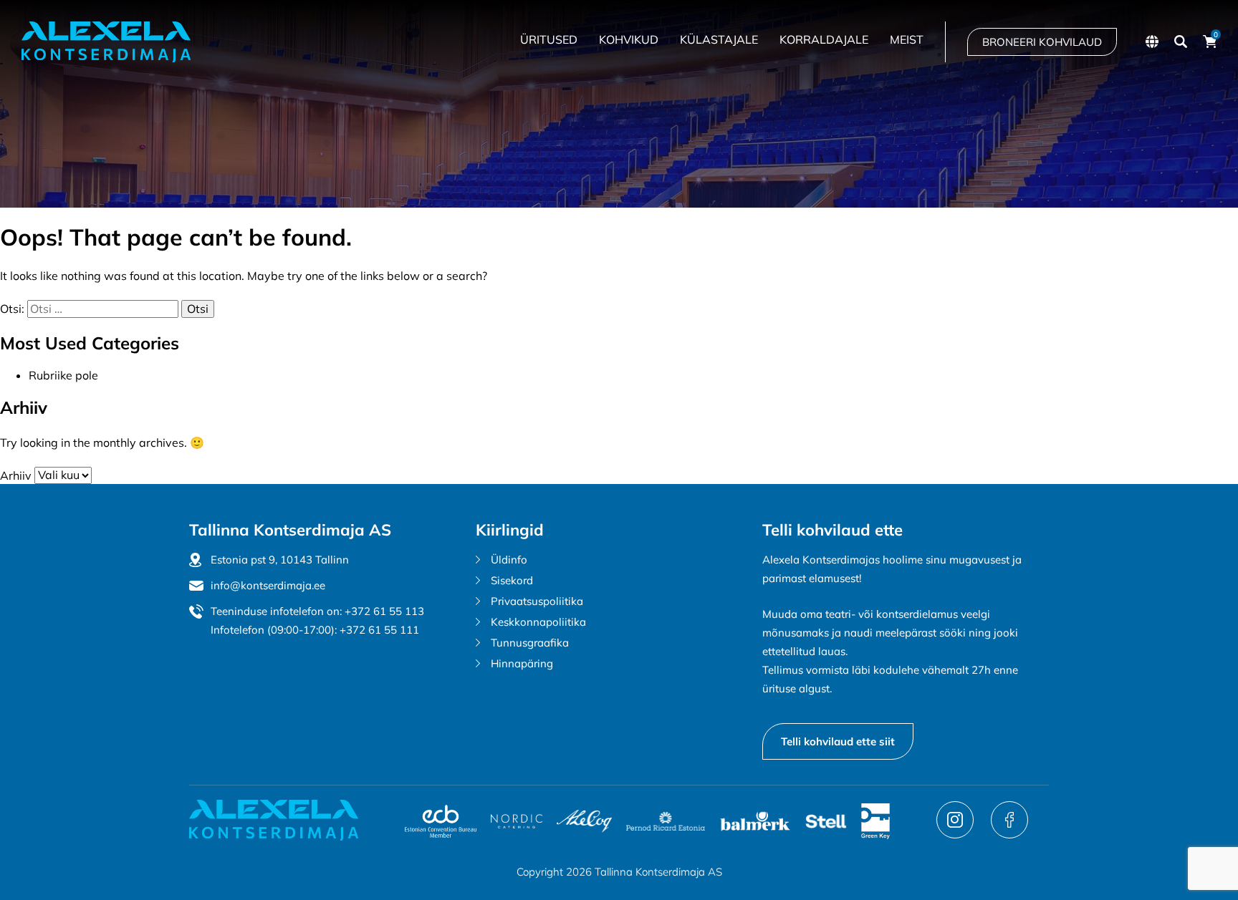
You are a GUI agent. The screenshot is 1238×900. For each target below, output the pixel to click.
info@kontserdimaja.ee (268, 585)
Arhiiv (16, 475)
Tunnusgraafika (530, 642)
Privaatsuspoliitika (537, 601)
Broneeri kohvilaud (1042, 42)
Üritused (548, 39)
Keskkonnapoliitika (538, 622)
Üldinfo (509, 559)
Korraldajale (823, 39)
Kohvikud (628, 39)
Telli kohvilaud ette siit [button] (838, 741)
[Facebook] (1009, 834)
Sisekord (512, 580)
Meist (906, 39)
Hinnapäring (522, 663)
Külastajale (719, 39)
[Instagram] (956, 834)
